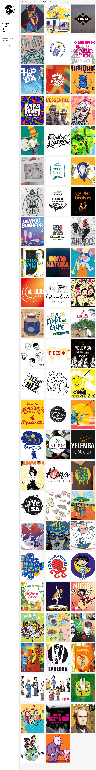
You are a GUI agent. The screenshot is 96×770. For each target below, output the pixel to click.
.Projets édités (54, 2)
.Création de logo (27, 2)
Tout (35, 2)
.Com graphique (64, 2)
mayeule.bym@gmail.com (9, 46)
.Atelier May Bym (43, 2)
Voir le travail (32, 19)
